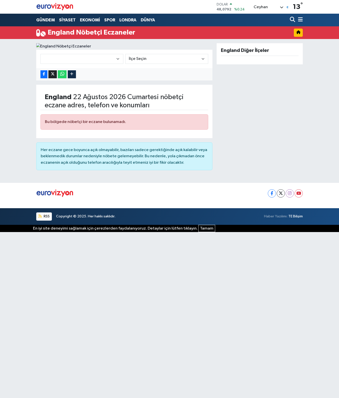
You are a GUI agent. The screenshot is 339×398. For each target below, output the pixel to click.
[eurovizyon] (54, 6)
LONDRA (127, 20)
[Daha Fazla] (72, 74)
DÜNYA (148, 20)
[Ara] (293, 20)
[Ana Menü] (299, 20)
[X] (281, 193)
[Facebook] (272, 193)
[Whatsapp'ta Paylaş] (62, 74)
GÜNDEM (45, 20)
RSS (46, 216)
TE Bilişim (295, 216)
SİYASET (67, 20)
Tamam (206, 228)
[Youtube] (299, 193)
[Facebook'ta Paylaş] (43, 74)
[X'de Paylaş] (52, 74)
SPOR (109, 20)
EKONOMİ (90, 20)
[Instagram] (290, 193)
